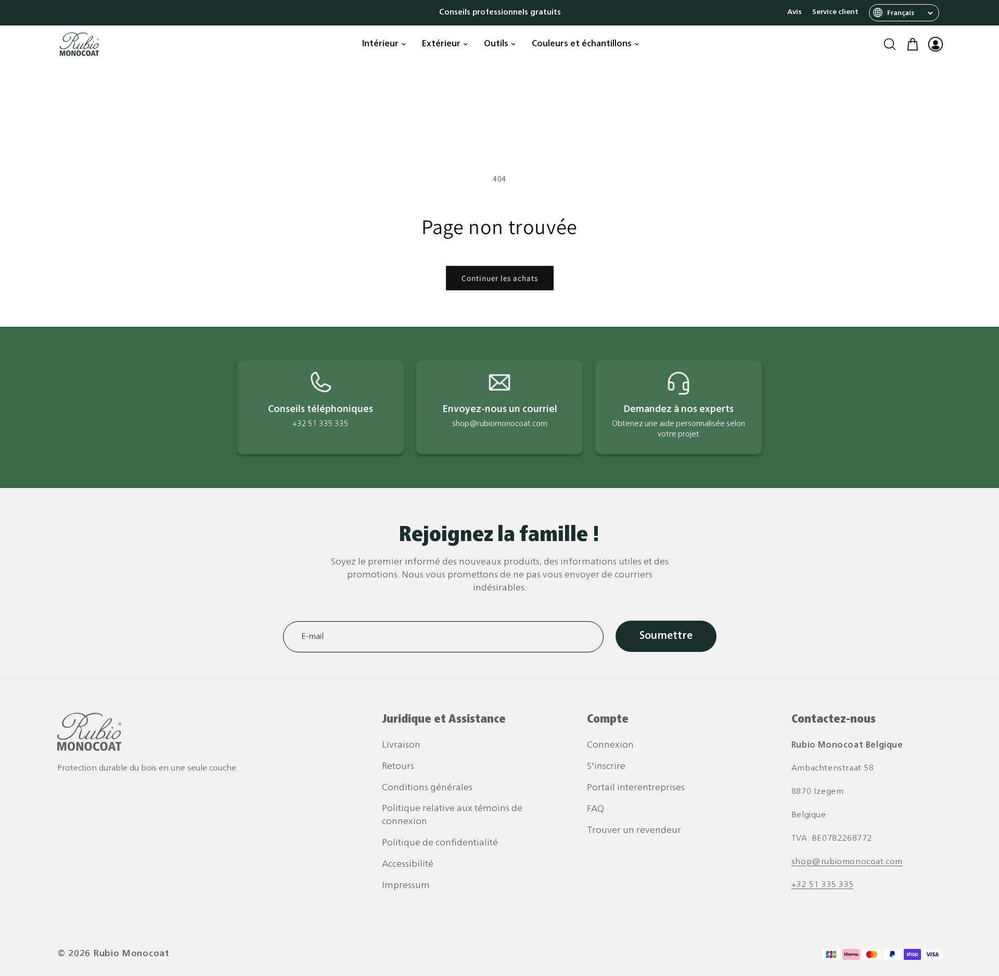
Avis (794, 12)
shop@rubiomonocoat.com (847, 862)
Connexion (610, 745)
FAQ (595, 809)
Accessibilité (407, 864)
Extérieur (441, 44)
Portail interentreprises (636, 788)
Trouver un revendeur (634, 831)
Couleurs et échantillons (582, 44)
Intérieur (380, 44)
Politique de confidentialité (440, 843)
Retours (398, 767)
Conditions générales (427, 788)
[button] (889, 44)
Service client (835, 12)
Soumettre (666, 636)
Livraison (401, 745)
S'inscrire (606, 767)
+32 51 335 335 (822, 885)
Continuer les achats (500, 278)
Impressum (406, 886)
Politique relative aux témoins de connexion (452, 815)
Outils (496, 44)
